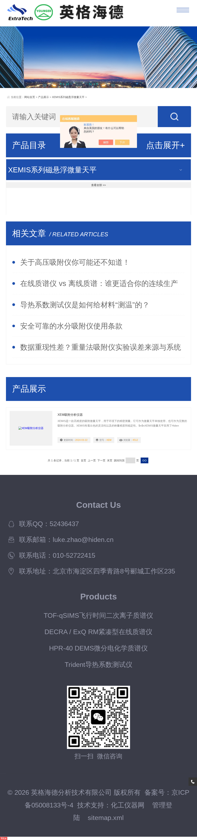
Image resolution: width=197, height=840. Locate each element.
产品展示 (43, 97)
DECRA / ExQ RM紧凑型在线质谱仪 (98, 632)
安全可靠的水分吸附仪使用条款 (71, 326)
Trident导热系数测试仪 (98, 664)
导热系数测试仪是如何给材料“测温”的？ (84, 305)
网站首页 (29, 97)
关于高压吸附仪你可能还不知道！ (75, 262)
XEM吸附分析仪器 (70, 414)
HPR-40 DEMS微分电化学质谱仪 (98, 648)
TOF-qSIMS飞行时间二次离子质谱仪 (98, 615)
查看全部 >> (98, 185)
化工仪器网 (127, 805)
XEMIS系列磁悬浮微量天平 (68, 97)
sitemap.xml (106, 818)
